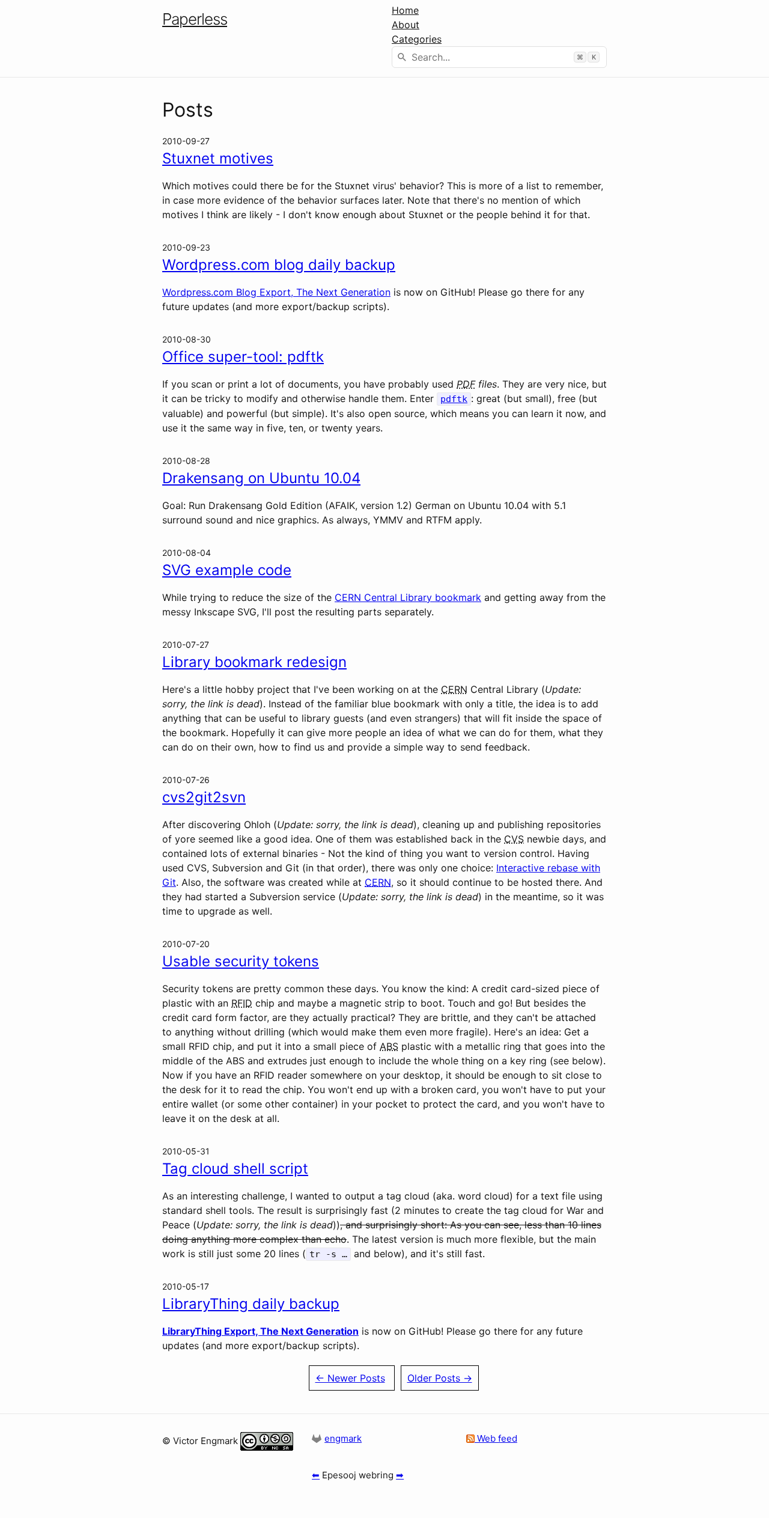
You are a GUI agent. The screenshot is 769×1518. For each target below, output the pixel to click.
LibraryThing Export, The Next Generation (260, 1331)
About (405, 25)
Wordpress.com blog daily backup (278, 264)
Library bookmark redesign (254, 662)
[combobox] (499, 57)
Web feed (496, 1438)
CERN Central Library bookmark (408, 597)
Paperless (194, 19)
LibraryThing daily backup (250, 1303)
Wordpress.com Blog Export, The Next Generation (276, 292)
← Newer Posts (350, 1378)
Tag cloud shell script (235, 1168)
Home (405, 10)
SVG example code (226, 570)
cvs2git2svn (204, 797)
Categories (417, 39)
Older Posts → (439, 1378)
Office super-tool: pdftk (243, 356)
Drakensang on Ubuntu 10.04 (261, 478)
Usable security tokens (240, 961)
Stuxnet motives (217, 158)
